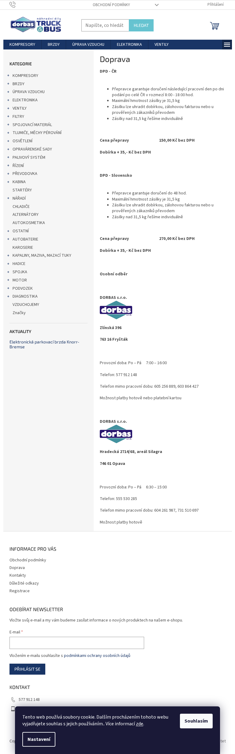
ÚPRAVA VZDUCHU (29, 92)
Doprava (17, 568)
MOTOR (20, 280)
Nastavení (39, 739)
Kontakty (17, 575)
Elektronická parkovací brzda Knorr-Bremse (44, 344)
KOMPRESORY (25, 76)
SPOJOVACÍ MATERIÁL (32, 125)
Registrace (19, 591)
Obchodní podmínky (111, 5)
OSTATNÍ (21, 231)
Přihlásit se (27, 669)
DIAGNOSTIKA (25, 296)
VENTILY (20, 108)
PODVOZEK (23, 288)
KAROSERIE (23, 248)
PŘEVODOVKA (25, 174)
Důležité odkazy (24, 583)
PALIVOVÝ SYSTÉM (29, 157)
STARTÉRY (22, 190)
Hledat (141, 25)
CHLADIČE (21, 207)
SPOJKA (20, 272)
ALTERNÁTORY (26, 215)
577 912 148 (29, 700)
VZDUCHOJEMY (26, 305)
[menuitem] (22, 44)
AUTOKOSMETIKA (29, 223)
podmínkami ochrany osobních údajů (97, 656)
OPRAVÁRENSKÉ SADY (32, 149)
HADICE (19, 264)
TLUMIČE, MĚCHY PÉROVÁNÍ (37, 133)
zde (139, 723)
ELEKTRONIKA (25, 100)
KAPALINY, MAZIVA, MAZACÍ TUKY (42, 255)
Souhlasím (196, 721)
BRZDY (18, 84)
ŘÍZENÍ (18, 166)
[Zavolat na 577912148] (18, 4)
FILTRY (18, 117)
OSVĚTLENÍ (22, 141)
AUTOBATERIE (25, 239)
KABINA (19, 182)
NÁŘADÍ (19, 198)
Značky (19, 313)
